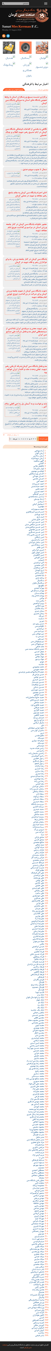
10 (19, 439)
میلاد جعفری (39, 1254)
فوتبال (41, 982)
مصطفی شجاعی (37, 1175)
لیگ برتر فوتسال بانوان (35, 998)
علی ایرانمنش (38, 875)
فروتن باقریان (38, 980)
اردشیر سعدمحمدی (36, 497)
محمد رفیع (39, 1071)
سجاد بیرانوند (38, 797)
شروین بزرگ (39, 830)
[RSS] (4, 36)
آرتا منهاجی (39, 451)
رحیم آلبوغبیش (37, 756)
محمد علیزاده (38, 1092)
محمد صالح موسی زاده (35, 1079)
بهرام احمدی (39, 588)
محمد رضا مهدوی (37, 1066)
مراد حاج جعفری (37, 1142)
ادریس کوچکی (38, 494)
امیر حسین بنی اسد (36, 522)
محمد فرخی (39, 1097)
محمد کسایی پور (37, 1104)
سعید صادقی (39, 814)
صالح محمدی (38, 842)
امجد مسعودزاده (37, 509)
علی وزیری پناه (38, 911)
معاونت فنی (39, 1183)
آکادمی (41, 464)
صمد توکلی (39, 845)
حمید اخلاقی (39, 695)
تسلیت (41, 619)
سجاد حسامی (38, 799)
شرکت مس (39, 832)
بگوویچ (41, 586)
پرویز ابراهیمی (38, 603)
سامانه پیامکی (38, 792)
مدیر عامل (40, 1137)
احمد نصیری (39, 492)
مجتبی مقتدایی (38, 1023)
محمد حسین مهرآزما (35, 1048)
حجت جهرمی (38, 670)
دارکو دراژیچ (39, 720)
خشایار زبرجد (38, 718)
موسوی (41, 1234)
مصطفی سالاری (38, 1173)
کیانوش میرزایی (37, 1328)
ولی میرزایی (39, 1310)
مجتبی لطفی (39, 1018)
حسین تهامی (39, 677)
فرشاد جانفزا (39, 959)
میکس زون (39, 1267)
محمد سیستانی (38, 1076)
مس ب (41, 1158)
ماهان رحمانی (38, 1013)
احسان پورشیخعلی (36, 474)
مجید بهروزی (38, 1028)
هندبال (41, 1292)
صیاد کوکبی (39, 848)
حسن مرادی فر (38, 675)
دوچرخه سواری (38, 741)
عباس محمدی (38, 860)
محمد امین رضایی (37, 1046)
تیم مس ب (40, 637)
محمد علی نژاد (38, 1089)
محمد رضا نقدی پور (36, 1069)
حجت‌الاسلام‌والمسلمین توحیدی (31, 672)
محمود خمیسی (38, 1125)
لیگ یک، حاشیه (37, 1010)
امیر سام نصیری (37, 540)
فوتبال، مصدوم (38, 987)
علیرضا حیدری (38, 929)
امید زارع (40, 517)
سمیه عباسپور (38, 825)
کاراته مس (40, 1313)
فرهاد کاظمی (39, 972)
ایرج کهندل (39, 570)
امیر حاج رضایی (37, 520)
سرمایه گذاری (38, 807)
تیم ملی (41, 639)
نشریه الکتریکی (38, 1277)
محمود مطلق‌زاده (37, 1132)
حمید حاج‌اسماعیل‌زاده (35, 698)
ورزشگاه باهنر (38, 1305)
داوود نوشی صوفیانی (36, 728)
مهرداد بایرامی (38, 1221)
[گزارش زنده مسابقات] (25, 48)
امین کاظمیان (38, 555)
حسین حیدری (38, 680)
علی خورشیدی (38, 888)
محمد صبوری (38, 1081)
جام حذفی (40, 647)
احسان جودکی (38, 476)
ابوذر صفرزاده (38, 469)
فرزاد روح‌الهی (38, 957)
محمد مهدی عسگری (36, 1102)
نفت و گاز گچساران (36, 1282)
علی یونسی (39, 916)
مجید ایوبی (39, 1025)
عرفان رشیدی (38, 865)
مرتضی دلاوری (38, 1147)
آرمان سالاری (38, 456)
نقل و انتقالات (38, 1285)
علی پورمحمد (38, 878)
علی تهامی (40, 881)
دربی (42, 733)
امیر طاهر (40, 548)
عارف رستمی (39, 850)
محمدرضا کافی (38, 1120)
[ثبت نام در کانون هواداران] (42, 48)
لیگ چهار (40, 1000)
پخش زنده (40, 601)
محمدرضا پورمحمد (36, 1109)
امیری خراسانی (38, 550)
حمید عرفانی (39, 708)
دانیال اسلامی (38, 723)
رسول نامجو (39, 764)
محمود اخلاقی (38, 1122)
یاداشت (41, 1333)
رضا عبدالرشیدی (37, 776)
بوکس (41, 598)
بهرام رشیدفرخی (37, 591)
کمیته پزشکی (38, 1323)
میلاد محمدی (38, 1264)
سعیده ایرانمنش (37, 817)
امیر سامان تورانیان (36, 542)
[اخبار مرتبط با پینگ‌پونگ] (9, 65)
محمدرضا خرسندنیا (36, 1112)
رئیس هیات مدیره (37, 748)
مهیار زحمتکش (38, 1231)
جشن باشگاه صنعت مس (34, 649)
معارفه (41, 1178)
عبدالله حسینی (38, 863)
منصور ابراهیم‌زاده (37, 1193)
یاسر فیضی (39, 1336)
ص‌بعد (15, 439)
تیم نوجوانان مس (37, 642)
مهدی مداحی (38, 1209)
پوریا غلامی (39, 606)
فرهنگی (41, 977)
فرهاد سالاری (38, 967)
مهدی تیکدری (38, 1201)
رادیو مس (40, 751)
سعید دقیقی (39, 812)
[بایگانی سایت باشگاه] (9, 48)
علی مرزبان (39, 909)
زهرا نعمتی (40, 784)
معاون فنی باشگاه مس (35, 1181)
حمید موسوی (38, 713)
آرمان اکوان (39, 453)
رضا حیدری (39, 769)
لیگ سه (40, 1005)
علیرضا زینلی (38, 931)
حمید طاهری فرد (37, 705)
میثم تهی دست (38, 1239)
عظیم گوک (39, 870)
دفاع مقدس (39, 736)
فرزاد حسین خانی (37, 954)
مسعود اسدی (39, 1163)
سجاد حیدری (38, 802)
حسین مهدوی (38, 692)
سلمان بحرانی (38, 822)
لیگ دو (41, 1003)
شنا (42, 835)
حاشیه (41, 664)
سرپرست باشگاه (37, 804)
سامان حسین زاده (37, 789)
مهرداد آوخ (39, 1219)
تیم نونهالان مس (37, 644)
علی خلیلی (39, 886)
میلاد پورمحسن (38, 1252)
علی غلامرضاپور (37, 901)
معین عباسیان (38, 1188)
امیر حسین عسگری (36, 532)
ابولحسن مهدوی (37, 471)
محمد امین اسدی (37, 1043)
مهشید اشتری (38, 1229)
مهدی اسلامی (38, 1196)
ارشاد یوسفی (39, 499)
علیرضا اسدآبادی (37, 924)
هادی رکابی (39, 1287)
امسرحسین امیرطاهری (35, 512)
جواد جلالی (39, 657)
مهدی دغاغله (38, 1203)
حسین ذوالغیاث (37, 685)
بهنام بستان (39, 593)
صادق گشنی (39, 840)
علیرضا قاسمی (38, 939)
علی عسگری (39, 898)
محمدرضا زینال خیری (35, 1114)
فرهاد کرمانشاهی (37, 975)
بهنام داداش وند (37, 596)
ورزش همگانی (38, 1303)
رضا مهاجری (39, 779)
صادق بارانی (39, 837)
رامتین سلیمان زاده (36, 753)
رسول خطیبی (38, 759)
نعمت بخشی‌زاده (37, 1280)
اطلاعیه (41, 507)
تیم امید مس (39, 631)
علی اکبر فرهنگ (37, 873)
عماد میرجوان (38, 942)
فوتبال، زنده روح (37, 985)
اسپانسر (41, 502)
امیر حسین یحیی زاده (35, 535)
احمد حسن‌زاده (38, 484)
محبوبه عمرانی (38, 1031)
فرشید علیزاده (38, 962)
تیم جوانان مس (38, 634)
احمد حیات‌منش (37, 487)
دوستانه (41, 743)
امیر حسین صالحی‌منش (34, 527)
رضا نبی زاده (39, 781)
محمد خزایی (39, 1053)
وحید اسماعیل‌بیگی (36, 1300)
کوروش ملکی (39, 1325)
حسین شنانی (38, 687)
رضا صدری (39, 774)
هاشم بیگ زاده (38, 1290)
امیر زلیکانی (39, 537)
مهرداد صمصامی (37, 1224)
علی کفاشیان (38, 914)
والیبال (41, 1297)
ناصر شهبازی (39, 1275)
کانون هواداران (38, 1315)
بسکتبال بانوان (38, 583)
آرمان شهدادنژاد (37, 459)
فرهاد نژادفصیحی (37, 970)
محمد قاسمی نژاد (37, 1099)
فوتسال (41, 990)
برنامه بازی (39, 578)
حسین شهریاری (37, 690)
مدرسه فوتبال (38, 1135)
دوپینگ (41, 738)
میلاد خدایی (39, 1257)
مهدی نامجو (39, 1211)
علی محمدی (39, 906)
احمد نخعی (39, 489)
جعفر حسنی (39, 652)
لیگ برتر (40, 995)
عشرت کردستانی (37, 868)
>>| (11, 439)
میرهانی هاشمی (37, 1244)
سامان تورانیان (38, 787)
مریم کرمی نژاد (38, 1155)
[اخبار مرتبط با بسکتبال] (25, 58)
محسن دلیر (39, 1036)
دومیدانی (40, 746)
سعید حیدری (38, 809)
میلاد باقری (39, 1247)
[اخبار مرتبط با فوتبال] (42, 58)
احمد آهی (40, 481)
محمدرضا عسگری (37, 1117)
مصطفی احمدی (38, 1170)
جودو (42, 662)
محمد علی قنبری (37, 1086)
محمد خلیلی (39, 1056)
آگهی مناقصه (39, 461)
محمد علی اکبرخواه (36, 1084)
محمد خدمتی (38, 1051)
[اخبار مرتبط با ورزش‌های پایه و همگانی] (25, 70)
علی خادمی (39, 883)
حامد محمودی (38, 667)
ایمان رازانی (39, 573)
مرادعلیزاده (39, 1145)
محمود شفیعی (38, 1127)
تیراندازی (40, 629)
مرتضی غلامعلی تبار (36, 1150)
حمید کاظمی (39, 715)
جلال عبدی (39, 654)
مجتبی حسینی (38, 1015)
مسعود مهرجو (38, 1165)
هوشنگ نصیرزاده (37, 1295)
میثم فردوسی (38, 1242)
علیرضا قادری (38, 937)
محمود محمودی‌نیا (36, 1130)
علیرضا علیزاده (38, 934)
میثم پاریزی (39, 1236)
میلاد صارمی (39, 1259)
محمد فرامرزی (38, 1094)
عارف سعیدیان (38, 855)
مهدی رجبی (39, 1206)
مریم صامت (39, 1153)
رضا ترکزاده (39, 766)
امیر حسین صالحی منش (34, 525)
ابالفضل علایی (38, 466)
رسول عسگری (38, 761)
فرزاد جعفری (39, 952)
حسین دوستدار (38, 682)
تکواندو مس (39, 626)
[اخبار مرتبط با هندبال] (9, 58)
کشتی (41, 1318)
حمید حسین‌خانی (37, 700)
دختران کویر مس (37, 731)
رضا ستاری (39, 771)
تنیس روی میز (38, 624)
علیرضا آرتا (39, 919)
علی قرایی (40, 903)
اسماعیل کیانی (38, 504)
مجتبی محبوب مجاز (36, 1020)
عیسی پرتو (39, 949)
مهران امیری (39, 1216)
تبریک (41, 616)
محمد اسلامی (38, 1041)
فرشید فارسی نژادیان (35, 964)
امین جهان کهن (38, 553)
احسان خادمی (38, 479)
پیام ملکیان (39, 609)
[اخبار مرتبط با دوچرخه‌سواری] (42, 66)
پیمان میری (39, 611)
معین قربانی (39, 1191)
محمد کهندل (39, 1107)
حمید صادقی (39, 703)
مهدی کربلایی (38, 1214)
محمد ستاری (39, 1074)
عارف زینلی (39, 853)
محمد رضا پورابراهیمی (35, 1064)
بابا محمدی (39, 576)
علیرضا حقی (39, 926)
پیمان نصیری (39, 614)
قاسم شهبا (39, 992)
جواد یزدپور (39, 659)
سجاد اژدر (40, 794)
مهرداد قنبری (38, 1226)
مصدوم (41, 1168)
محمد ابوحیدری (37, 1038)
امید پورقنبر (39, 515)
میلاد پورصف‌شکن (37, 1249)
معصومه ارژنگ (38, 1186)
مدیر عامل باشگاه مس (35, 1140)
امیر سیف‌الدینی (37, 545)
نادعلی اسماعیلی (37, 1272)
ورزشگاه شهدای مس (36, 1308)
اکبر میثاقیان (38, 568)
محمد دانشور (39, 1059)
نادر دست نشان (38, 1270)
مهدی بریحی (39, 1198)
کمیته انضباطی (38, 1320)
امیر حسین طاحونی (36, 530)
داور (42, 726)
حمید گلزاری (39, 710)
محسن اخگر (39, 1033)
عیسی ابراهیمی (38, 947)
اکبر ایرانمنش (38, 563)
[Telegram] (8, 36)
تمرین (41, 621)
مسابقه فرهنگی (38, 1160)
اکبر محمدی (39, 565)
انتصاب (41, 560)
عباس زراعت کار (37, 858)
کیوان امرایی (39, 1331)
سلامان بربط (39, 820)
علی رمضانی (39, 891)
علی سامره (39, 893)
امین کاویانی (39, 558)
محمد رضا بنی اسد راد (35, 1061)
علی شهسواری (38, 896)
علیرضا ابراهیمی (37, 921)
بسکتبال (40, 581)
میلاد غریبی (39, 1262)
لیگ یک (40, 1008)
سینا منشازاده (38, 827)
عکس (42, 944)
